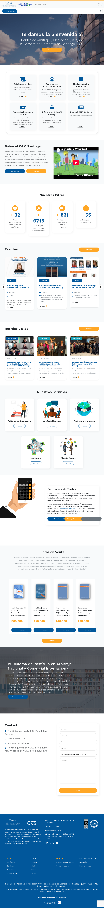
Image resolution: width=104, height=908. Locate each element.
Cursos (33, 858)
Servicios (10, 866)
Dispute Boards (85, 866)
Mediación (91, 519)
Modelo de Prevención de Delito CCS (52, 898)
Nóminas (10, 870)
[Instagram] (50, 843)
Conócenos (52, 50)
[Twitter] (53, 843)
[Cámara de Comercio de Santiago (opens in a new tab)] (25, 4)
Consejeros (15, 171)
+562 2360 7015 (16, 738)
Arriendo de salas (41, 4)
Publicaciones (12, 874)
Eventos (34, 862)
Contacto (34, 874)
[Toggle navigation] (101, 11)
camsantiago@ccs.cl (19, 743)
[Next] (100, 287)
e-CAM (33, 866)
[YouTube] (57, 843)
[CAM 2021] (9, 4)
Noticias (34, 870)
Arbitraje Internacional (74, 519)
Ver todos (89, 249)
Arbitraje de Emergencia (65, 862)
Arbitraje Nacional (58, 519)
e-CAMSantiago (9, 11)
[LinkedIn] (47, 843)
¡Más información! (18, 697)
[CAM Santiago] (13, 823)
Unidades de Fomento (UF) (69, 509)
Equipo (36, 171)
